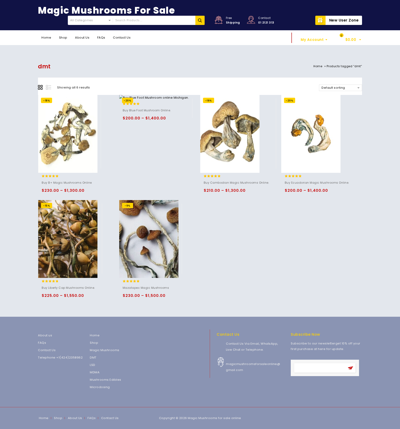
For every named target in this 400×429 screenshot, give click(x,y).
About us (45, 335)
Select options (46, 193)
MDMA (95, 372)
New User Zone (344, 20)
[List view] (49, 88)
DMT (93, 357)
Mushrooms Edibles (105, 379)
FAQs (101, 37)
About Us (82, 37)
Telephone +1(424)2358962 (60, 357)
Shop (63, 37)
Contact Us (122, 37)
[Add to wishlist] (55, 193)
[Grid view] (41, 88)
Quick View (64, 193)
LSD (92, 365)
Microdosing (100, 387)
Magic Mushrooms (104, 350)
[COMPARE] (73, 193)
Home (46, 37)
